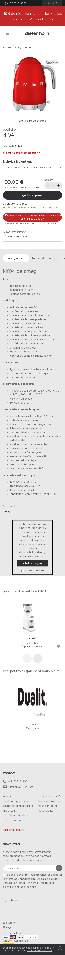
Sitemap (7, 796)
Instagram (13, 900)
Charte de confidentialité (18, 806)
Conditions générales (15, 801)
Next (37, 658)
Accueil (7, 47)
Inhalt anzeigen (32, 563)
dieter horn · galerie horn (37, 34)
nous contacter (16, 236)
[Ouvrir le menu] (7, 33)
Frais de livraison (12, 820)
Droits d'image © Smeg (32, 120)
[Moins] (48, 185)
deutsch (10, 923)
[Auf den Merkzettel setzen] (58, 647)
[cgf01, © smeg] (32, 632)
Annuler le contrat (13, 830)
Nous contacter (47, 806)
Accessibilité (45, 810)
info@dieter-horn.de (20, 786)
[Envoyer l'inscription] (59, 868)
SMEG (18, 47)
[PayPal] (19, 937)
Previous (27, 658)
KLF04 (28, 47)
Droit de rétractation (15, 815)
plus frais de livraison (30, 187)
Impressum (9, 810)
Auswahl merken (34, 570)
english (10, 927)
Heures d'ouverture (50, 801)
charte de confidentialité (39, 950)
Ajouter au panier (32, 195)
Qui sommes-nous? (49, 796)
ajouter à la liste (17, 203)
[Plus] (58, 185)
